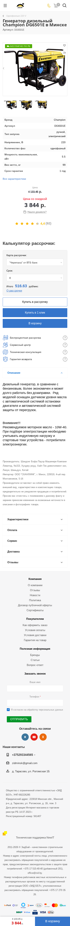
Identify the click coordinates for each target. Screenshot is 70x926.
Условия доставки (35, 635)
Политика (35, 600)
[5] (37, 223)
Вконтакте (25, 737)
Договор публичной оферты (35, 605)
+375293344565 (22, 754)
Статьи (35, 659)
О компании (35, 585)
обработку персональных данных (45, 709)
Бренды (35, 654)
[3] (27, 223)
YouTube (34, 737)
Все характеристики (14, 178)
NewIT (50, 837)
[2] (22, 223)
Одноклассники (43, 737)
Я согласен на (37, 709)
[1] (17, 223)
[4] (32, 223)
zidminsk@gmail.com (25, 763)
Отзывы (35, 590)
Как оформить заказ (35, 625)
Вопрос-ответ (35, 664)
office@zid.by (35, 873)
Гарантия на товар (35, 640)
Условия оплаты (35, 630)
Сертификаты (35, 610)
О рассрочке (14, 290)
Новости (35, 595)
